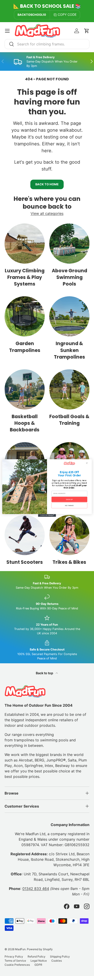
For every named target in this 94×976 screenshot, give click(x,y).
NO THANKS (69, 505)
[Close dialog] (87, 463)
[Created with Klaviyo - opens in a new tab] (47, 515)
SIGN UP (69, 499)
